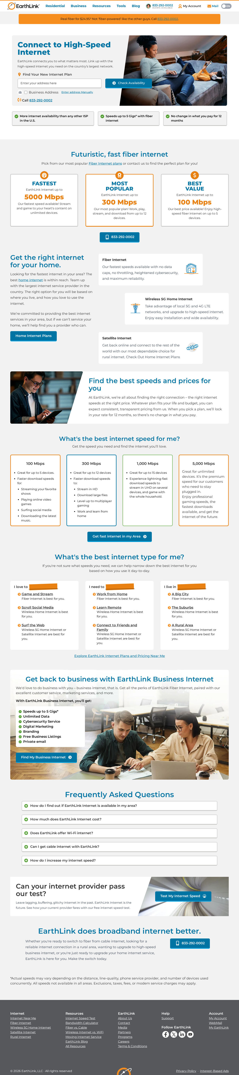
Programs (125, 1037)
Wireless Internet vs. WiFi (84, 1032)
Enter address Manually (77, 92)
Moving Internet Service (84, 1037)
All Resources (76, 1046)
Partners (124, 1032)
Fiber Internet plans (105, 163)
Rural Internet (20, 1037)
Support (168, 1018)
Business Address (43, 92)
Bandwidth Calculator (82, 1023)
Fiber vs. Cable (76, 1027)
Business (78, 6)
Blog (136, 6)
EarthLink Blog (77, 1041)
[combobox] (60, 83)
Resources (101, 6)
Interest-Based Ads (214, 1071)
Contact (124, 1023)
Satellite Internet (23, 1032)
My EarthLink (219, 1027)
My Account (218, 1018)
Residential (55, 6)
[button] (30, 1025)
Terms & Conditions (132, 1046)
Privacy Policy (186, 1071)
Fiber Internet (20, 1023)
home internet (30, 280)
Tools (121, 6)
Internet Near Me (23, 1018)
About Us (125, 1018)
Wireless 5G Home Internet (30, 1027)
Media (122, 1027)
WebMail (215, 1023)
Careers (123, 1041)
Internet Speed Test (80, 1018)
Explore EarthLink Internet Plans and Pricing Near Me (119, 656)
